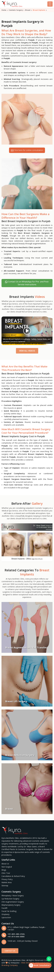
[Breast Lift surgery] (27, 542)
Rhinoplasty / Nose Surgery (13, 895)
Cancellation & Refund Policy (13, 876)
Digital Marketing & (43, 962)
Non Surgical (7, 867)
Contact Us (10, 951)
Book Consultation (41, 965)
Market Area (7, 882)
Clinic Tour (6, 873)
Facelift (4, 908)
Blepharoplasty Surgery (11, 905)
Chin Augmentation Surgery (13, 902)
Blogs (4, 870)
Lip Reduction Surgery (10, 898)
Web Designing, (28, 962)
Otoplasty (5, 914)
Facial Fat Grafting (9, 911)
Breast (27, 10)
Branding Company (10, 965)
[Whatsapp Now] (48, 958)
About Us (5, 863)
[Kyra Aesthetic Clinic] (12, 4)
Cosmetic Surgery (16, 10)
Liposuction (6, 917)
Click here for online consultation (28, 150)
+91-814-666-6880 (16, 936)
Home (4, 10)
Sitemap (5, 885)
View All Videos (27, 350)
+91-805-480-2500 (16, 934)
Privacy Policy (7, 879)
